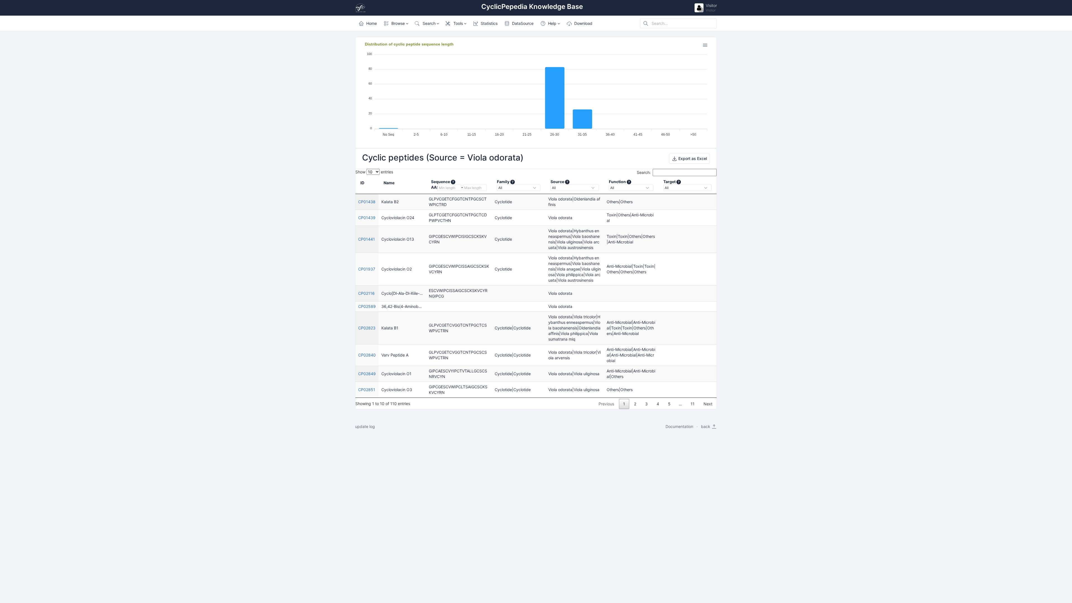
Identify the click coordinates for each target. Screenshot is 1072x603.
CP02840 (367, 355)
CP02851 (366, 389)
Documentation (679, 426)
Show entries (374, 171)
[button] (395, 23)
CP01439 (366, 217)
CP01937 (366, 269)
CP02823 (366, 328)
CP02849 (367, 373)
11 (693, 403)
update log (365, 426)
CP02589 (367, 306)
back (706, 426)
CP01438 (366, 201)
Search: (644, 172)
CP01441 (366, 239)
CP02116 (366, 293)
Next (708, 403)
